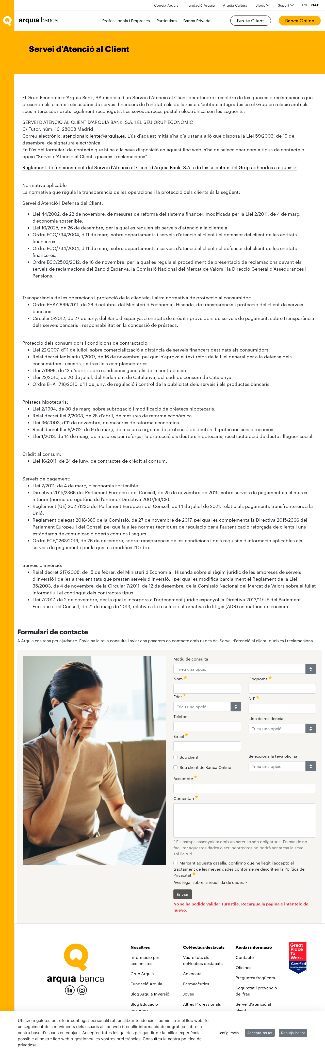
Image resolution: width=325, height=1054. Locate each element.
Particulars (166, 20)
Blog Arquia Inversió (150, 993)
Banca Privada (196, 20)
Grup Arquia (142, 973)
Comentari (184, 798)
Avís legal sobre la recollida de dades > (210, 882)
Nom (178, 678)
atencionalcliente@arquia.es (94, 136)
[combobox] (239, 669)
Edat (178, 696)
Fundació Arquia (146, 983)
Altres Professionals (202, 1004)
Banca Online (299, 20)
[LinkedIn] (70, 989)
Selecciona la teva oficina (273, 756)
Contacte (245, 957)
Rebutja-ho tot (293, 1033)
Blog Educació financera (144, 1007)
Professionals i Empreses (126, 20)
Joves (188, 993)
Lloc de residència (266, 718)
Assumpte (183, 778)
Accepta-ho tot (259, 1033)
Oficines (243, 967)
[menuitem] (166, 5)
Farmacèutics (196, 983)
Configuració (228, 1033)
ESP (305, 5)
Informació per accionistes (145, 960)
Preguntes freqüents (255, 977)
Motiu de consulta (190, 658)
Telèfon (180, 716)
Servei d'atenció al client (253, 1007)
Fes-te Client (250, 20)
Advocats (192, 973)
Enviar (183, 894)
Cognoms (259, 678)
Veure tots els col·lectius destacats (203, 960)
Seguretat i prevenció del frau (256, 990)
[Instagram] (82, 989)
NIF (252, 698)
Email (179, 736)
